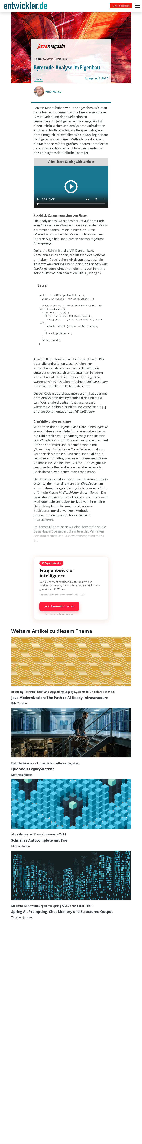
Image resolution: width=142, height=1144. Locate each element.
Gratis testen (121, 6)
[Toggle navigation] (26, 6)
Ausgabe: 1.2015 (96, 78)
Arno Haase (53, 91)
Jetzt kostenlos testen (59, 606)
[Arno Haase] (39, 91)
